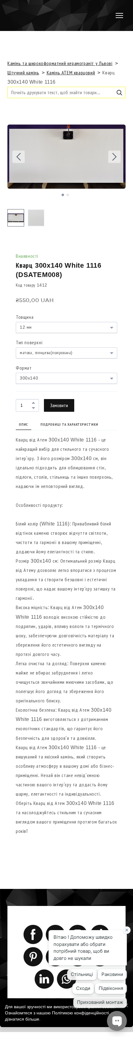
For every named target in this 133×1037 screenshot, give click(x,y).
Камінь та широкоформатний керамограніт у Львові (60, 63)
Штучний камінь (23, 72)
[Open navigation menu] (119, 15)
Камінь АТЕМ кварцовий (71, 72)
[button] (119, 92)
